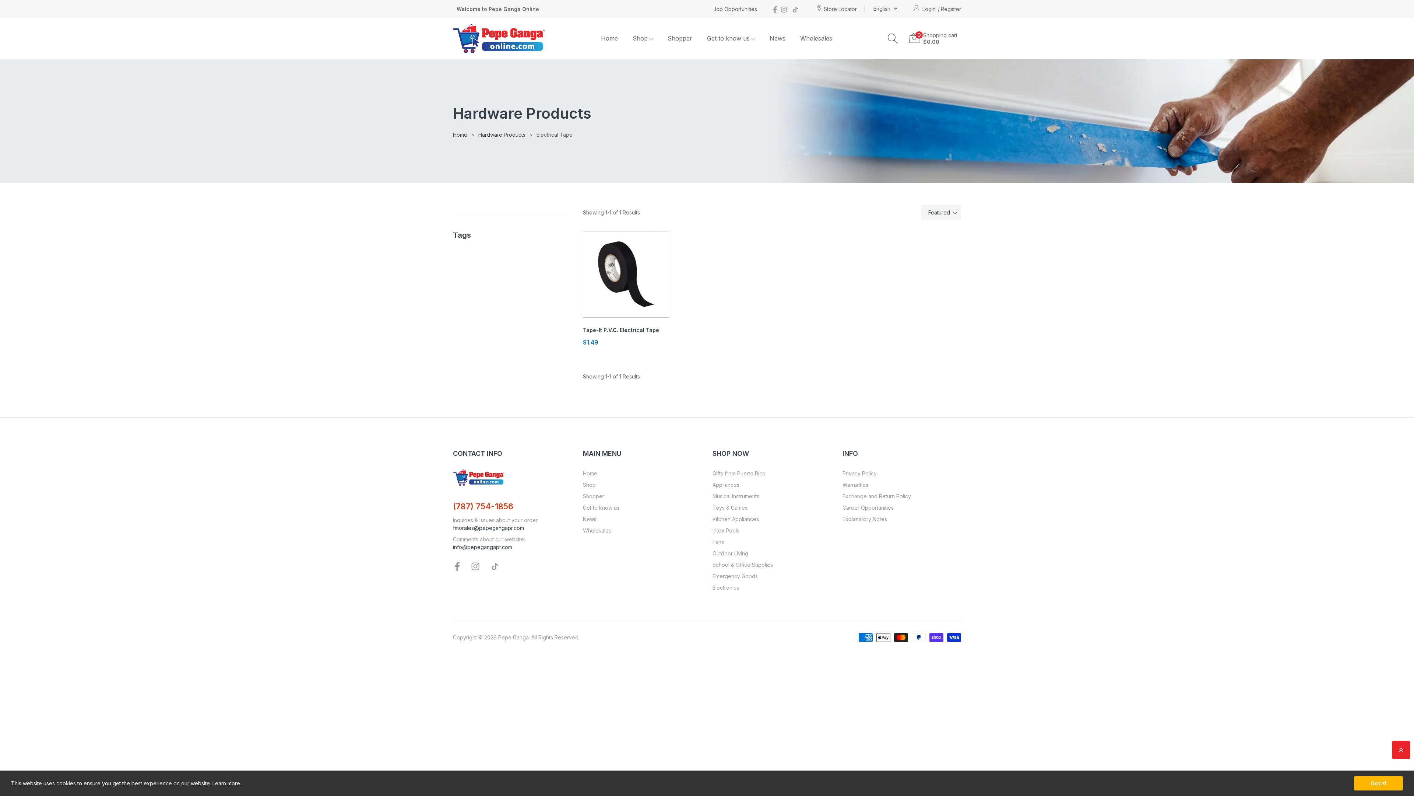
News (590, 519)
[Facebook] (775, 9)
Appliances (726, 485)
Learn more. (226, 783)
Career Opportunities (868, 508)
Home (590, 473)
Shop (589, 485)
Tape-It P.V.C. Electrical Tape (621, 330)
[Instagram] (784, 9)
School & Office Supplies (743, 565)
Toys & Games (730, 508)
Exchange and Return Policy (877, 496)
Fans (718, 542)
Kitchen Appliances (736, 519)
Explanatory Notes (865, 519)
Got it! (1378, 783)
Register (951, 9)
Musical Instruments (736, 496)
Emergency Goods (735, 576)
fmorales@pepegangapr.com (488, 528)
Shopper (593, 496)
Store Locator (840, 9)
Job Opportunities (735, 9)
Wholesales (597, 530)
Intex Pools (726, 530)
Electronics (726, 587)
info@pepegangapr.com (482, 547)
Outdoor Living (730, 553)
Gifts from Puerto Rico (739, 473)
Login (929, 9)
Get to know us (601, 508)
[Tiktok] (795, 9)
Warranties (855, 485)
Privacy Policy (860, 473)
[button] (893, 39)
